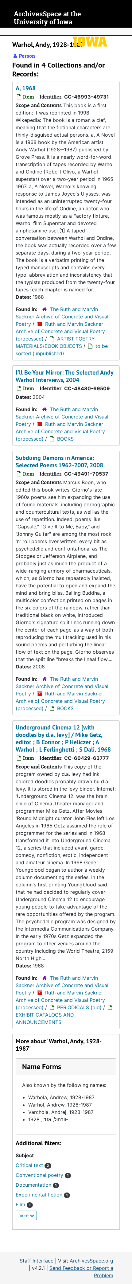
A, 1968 (26, 88)
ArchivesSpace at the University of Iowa (47, 18)
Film (23, 1204)
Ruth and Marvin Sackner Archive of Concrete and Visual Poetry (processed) (60, 331)
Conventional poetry (42, 1175)
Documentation (36, 1185)
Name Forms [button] (41, 1066)
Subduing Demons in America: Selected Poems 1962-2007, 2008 (59, 461)
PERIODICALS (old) (79, 1007)
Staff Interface (36, 1261)
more (24, 1215)
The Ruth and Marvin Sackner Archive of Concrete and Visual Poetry (62, 316)
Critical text (32, 1165)
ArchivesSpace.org (91, 1261)
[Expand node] (126, 31)
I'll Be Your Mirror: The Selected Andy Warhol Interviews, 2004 (64, 376)
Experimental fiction (42, 1195)
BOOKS (65, 439)
